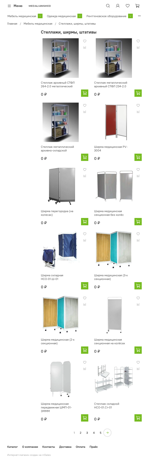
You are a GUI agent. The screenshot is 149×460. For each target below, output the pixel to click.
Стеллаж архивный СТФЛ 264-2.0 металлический (58, 84)
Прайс (94, 447)
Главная (12, 23)
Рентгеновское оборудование (106, 16)
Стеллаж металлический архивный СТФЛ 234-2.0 (110, 84)
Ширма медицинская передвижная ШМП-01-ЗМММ (56, 407)
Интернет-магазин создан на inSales (29, 455)
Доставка (65, 447)
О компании (30, 447)
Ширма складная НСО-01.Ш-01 (52, 277)
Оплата (80, 447)
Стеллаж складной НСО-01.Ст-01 (106, 405)
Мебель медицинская (21, 16)
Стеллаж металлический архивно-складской (57, 148)
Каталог (12, 447)
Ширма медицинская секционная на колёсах (109, 341)
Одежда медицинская (61, 16)
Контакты (48, 447)
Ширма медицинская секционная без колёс (109, 213)
